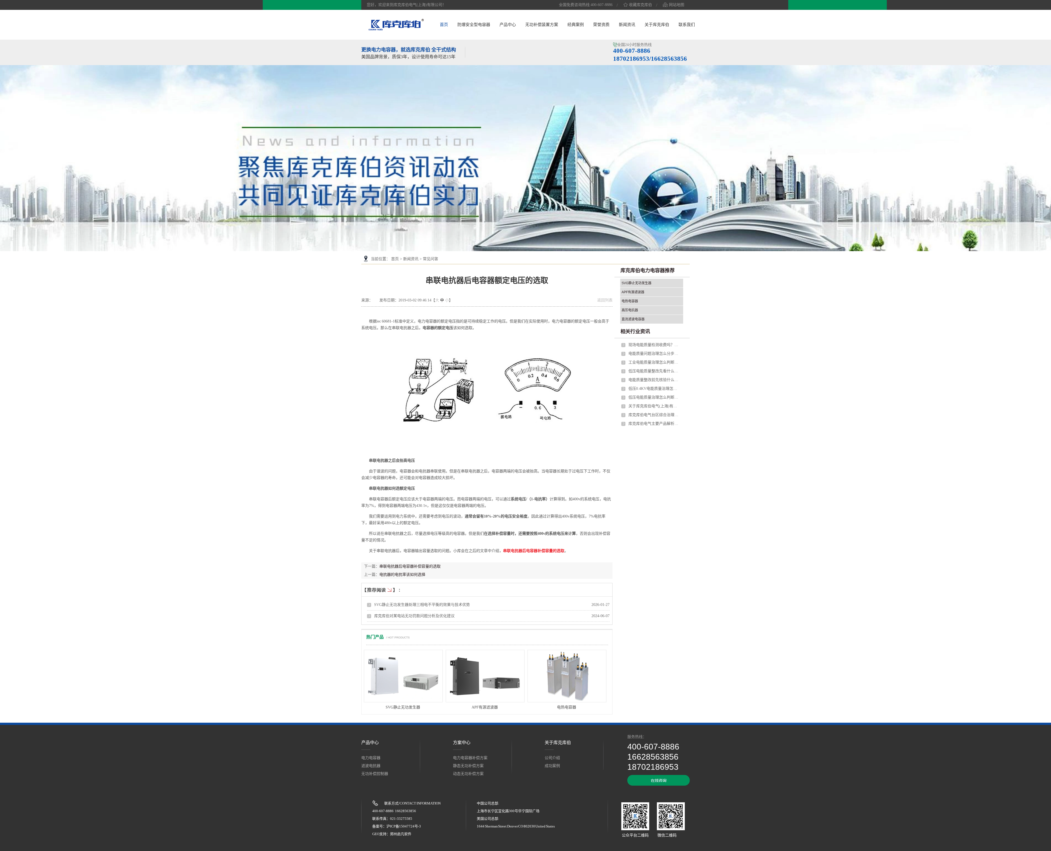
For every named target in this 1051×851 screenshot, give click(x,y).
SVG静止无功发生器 (403, 707)
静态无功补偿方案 (468, 766)
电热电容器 (566, 707)
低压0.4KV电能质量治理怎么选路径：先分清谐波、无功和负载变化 (654, 389)
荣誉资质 (601, 24)
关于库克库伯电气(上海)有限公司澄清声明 (654, 406)
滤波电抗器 (370, 766)
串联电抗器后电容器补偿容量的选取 (533, 551)
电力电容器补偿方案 (470, 758)
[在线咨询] (658, 784)
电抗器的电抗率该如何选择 (402, 575)
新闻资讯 (627, 24)
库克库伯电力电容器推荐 (647, 270)
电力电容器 (370, 758)
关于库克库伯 (657, 24)
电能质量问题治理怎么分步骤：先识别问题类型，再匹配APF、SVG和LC (654, 354)
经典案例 (575, 24)
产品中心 (507, 24)
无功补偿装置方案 (541, 24)
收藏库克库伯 (640, 5)
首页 (444, 24)
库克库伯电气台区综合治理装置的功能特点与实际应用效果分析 (654, 415)
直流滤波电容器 (633, 319)
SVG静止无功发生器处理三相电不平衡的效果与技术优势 (422, 605)
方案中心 (461, 742)
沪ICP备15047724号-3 (403, 826)
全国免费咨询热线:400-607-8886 (586, 5)
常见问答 (430, 259)
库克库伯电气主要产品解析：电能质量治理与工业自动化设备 (654, 424)
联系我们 (686, 24)
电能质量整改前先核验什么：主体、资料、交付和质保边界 (654, 380)
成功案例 (552, 766)
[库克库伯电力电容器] (396, 29)
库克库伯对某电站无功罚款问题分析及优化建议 (414, 616)
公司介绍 (552, 758)
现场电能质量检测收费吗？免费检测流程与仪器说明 (654, 345)
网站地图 (676, 5)
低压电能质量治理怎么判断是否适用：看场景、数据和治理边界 (654, 397)
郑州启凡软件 (400, 834)
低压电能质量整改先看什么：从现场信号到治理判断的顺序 (654, 371)
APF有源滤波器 (485, 707)
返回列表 (605, 300)
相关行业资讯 (635, 331)
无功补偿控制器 (374, 774)
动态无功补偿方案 (468, 774)
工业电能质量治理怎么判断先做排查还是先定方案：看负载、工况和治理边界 (654, 362)
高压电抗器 (630, 310)
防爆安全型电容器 (473, 24)
